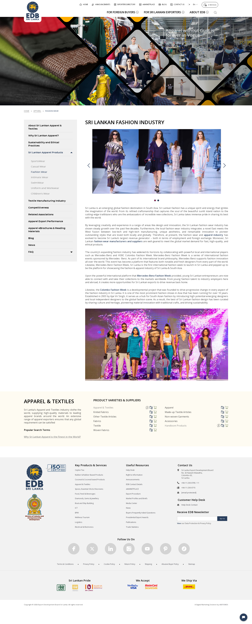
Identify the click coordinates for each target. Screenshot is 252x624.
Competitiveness (38, 208)
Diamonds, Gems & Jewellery (87, 498)
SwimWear (37, 183)
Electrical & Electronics (84, 527)
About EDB (197, 12)
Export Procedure (133, 494)
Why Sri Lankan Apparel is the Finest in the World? (52, 436)
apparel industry (213, 235)
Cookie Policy (109, 564)
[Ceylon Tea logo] (61, 587)
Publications (131, 522)
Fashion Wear (39, 172)
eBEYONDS (223, 604)
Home (26, 111)
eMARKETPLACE (132, 489)
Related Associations (40, 214)
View (179, 523)
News (31, 245)
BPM (77, 512)
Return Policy (130, 564)
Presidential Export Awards (137, 517)
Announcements (132, 479)
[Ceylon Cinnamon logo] (75, 587)
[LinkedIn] (110, 548)
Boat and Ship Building (84, 503)
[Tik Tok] (184, 548)
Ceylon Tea (79, 470)
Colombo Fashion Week (113, 289)
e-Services (212, 5)
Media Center (131, 503)
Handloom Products (176, 425)
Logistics (78, 522)
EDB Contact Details (134, 484)
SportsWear (38, 161)
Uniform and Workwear (45, 188)
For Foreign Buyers (121, 12)
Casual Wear (38, 166)
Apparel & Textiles (103, 407)
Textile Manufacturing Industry (47, 201)
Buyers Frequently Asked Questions (140, 512)
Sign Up (222, 518)
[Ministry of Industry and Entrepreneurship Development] (34, 507)
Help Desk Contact (189, 504)
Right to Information (134, 475)
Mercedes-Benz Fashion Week (154, 275)
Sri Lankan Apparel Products (45, 152)
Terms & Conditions (65, 564)
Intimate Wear (39, 177)
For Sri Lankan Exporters (162, 12)
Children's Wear (40, 194)
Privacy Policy (88, 564)
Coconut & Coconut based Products (90, 479)
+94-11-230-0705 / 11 (190, 483)
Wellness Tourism (82, 517)
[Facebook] (73, 548)
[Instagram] (129, 548)
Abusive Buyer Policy (170, 564)
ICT (76, 508)
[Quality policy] (55, 468)
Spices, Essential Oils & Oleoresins (89, 489)
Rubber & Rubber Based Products (89, 475)
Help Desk (130, 470)
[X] (92, 548)
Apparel (37, 111)
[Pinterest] (165, 548)
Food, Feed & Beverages (85, 494)
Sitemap (191, 564)
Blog (31, 238)
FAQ (30, 252)
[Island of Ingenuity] (93, 587)
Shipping (148, 564)
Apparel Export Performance (45, 221)
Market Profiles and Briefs (136, 498)
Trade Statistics (132, 527)
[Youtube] (147, 548)
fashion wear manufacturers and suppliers (118, 241)
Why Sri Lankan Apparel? (43, 135)
